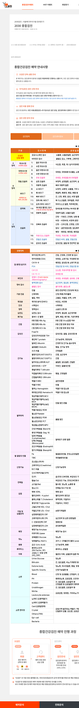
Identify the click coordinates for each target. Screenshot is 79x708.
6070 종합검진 (16, 57)
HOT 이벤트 (47, 4)
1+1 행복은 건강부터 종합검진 (58, 45)
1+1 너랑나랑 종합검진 (18, 45)
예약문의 (20, 704)
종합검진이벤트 (27, 4)
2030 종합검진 (71, 45)
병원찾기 (65, 4)
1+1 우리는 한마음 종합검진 (39, 45)
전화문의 (59, 704)
